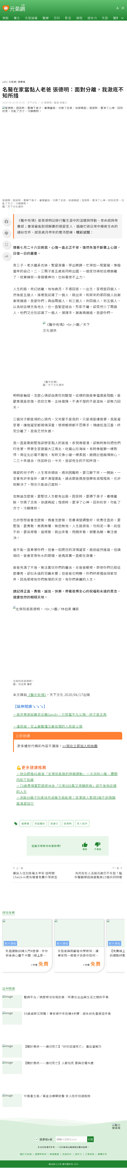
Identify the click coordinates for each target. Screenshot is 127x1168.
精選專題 (54, 1154)
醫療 (45, 18)
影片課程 (10, 943)
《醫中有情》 (36, 694)
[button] (122, 17)
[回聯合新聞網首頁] (5, 8)
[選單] (123, 8)
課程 (79, 18)
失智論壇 (31, 18)
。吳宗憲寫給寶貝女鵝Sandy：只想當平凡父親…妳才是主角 (60, 714)
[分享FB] (6, 221)
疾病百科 (67, 1154)
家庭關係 (40, 823)
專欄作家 (102, 1154)
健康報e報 (46, 1139)
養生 (17, 18)
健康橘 (25, 823)
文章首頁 (89, 1154)
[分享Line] (6, 233)
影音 (68, 18)
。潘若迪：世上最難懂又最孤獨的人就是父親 (48, 726)
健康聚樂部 (40, 1154)
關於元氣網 (26, 1154)
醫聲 (116, 18)
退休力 (92, 18)
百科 (57, 18)
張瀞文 (54, 823)
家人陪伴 (82, 823)
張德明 (47, 220)
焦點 (5, 18)
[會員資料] (117, 8)
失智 (105, 18)
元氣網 (12, 81)
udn (4, 81)
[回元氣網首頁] (17, 8)
